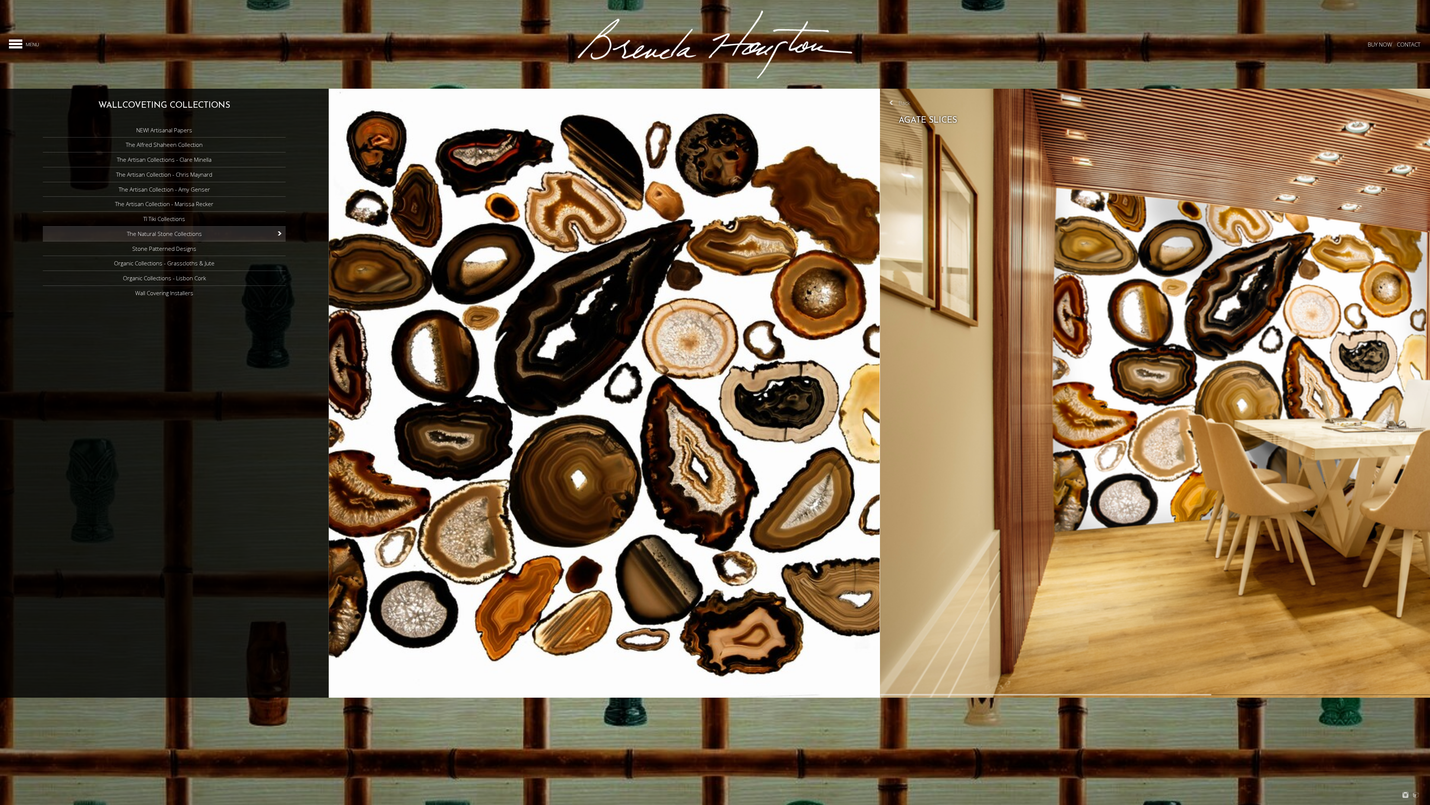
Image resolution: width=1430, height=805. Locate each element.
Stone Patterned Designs (164, 248)
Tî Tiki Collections (164, 218)
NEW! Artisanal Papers (164, 130)
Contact (1408, 44)
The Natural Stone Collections (164, 233)
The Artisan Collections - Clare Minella (164, 159)
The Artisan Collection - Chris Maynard (164, 174)
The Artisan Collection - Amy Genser (164, 189)
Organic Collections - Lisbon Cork (164, 278)
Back (904, 103)
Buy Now (1380, 44)
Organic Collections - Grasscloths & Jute (164, 263)
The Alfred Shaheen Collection (164, 144)
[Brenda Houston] (715, 78)
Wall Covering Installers (164, 293)
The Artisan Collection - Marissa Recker (164, 204)
